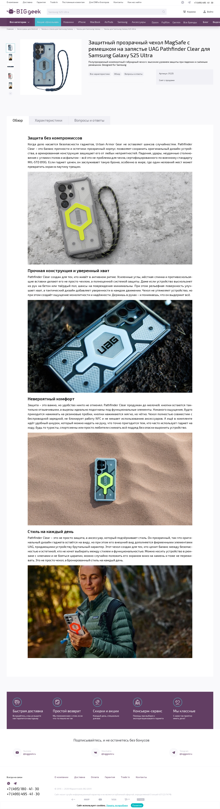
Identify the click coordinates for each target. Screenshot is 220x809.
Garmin (176, 22)
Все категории (18, 22)
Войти (210, 11)
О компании (12, 2)
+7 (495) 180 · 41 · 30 (23, 789)
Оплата (95, 777)
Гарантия (41, 2)
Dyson (155, 22)
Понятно (137, 805)
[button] (10, 93)
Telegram (184, 751)
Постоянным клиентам (73, 2)
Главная (10, 29)
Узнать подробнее (117, 805)
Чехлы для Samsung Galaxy (88, 29)
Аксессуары (139, 22)
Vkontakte (106, 751)
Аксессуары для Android (27, 29)
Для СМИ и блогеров (99, 2)
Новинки (68, 22)
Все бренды (190, 22)
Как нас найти (134, 2)
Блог (205, 22)
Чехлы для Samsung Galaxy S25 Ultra (120, 29)
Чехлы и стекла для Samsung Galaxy (57, 29)
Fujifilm (165, 22)
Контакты (118, 2)
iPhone (82, 22)
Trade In (54, 2)
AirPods (109, 22)
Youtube (27, 751)
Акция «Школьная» (48, 22)
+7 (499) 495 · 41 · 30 (203, 2)
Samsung (122, 22)
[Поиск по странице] (163, 11)
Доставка (27, 2)
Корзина (191, 11)
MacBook (95, 22)
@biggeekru (29, 753)
